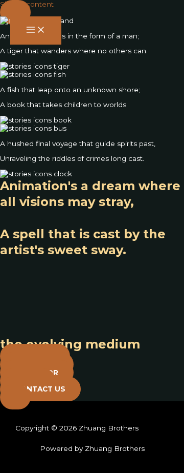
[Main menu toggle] (35, 30)
